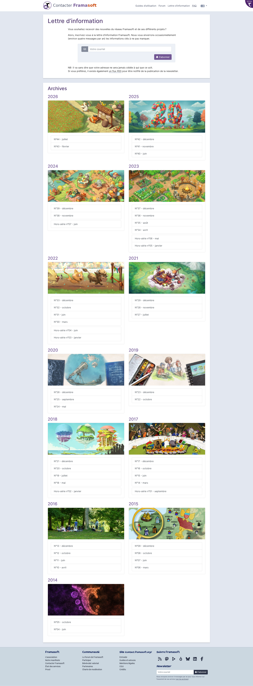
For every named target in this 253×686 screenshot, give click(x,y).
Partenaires (87, 666)
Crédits (122, 669)
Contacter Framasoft (54, 663)
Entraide (123, 657)
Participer (86, 660)
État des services (52, 666)
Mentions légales (127, 663)
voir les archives (182, 679)
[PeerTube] (174, 660)
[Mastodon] (167, 660)
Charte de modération (92, 669)
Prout (47, 669)
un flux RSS (115, 71)
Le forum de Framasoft (92, 657)
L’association (51, 657)
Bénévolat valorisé (90, 663)
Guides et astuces (127, 660)
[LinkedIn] (195, 660)
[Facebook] (202, 660)
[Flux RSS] (160, 660)
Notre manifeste (52, 660)
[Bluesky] (188, 660)
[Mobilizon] (181, 660)
